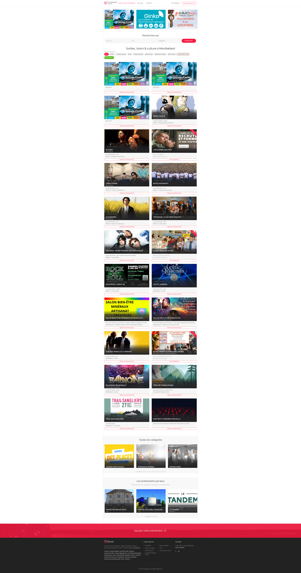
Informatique (108, 555)
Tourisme (127, 559)
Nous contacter (164, 545)
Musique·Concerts (130, 555)
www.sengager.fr (159, 154)
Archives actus (149, 550)
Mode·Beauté (120, 555)
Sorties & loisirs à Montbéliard (126, 3)
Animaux (106, 551)
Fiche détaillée (173, 159)
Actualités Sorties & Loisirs (150, 553)
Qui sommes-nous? (165, 550)
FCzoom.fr (137, 548)
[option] (119, 19)
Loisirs (114, 555)
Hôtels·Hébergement (121, 553)
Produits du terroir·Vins (110, 557)
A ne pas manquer (121, 54)
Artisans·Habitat (114, 551)
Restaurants (121, 557)
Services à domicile (130, 557)
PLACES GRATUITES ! (183, 54)
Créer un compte (150, 548)
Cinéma (112, 54)
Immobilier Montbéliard (134, 553)
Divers (130, 54)
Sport (122, 559)
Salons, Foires (149, 54)
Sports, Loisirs (171, 54)
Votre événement (188, 3)
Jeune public (109, 57)
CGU (161, 548)
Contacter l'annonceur (160, 156)
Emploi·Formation (109, 553)
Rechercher (189, 41)
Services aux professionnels (112, 559)
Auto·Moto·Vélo (124, 551)
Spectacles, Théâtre (160, 54)
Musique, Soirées (138, 54)
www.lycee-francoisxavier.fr (162, 255)
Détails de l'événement (126, 92)
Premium (138, 555)
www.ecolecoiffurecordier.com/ (163, 356)
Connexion (176, 3)
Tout (106, 54)
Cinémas (131, 551)
